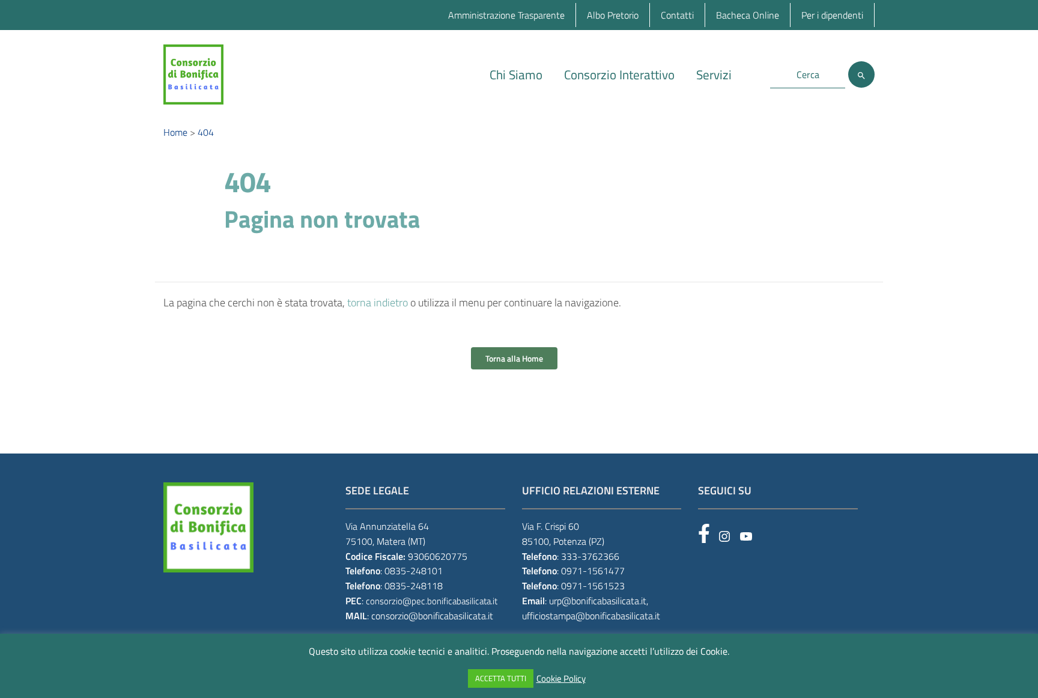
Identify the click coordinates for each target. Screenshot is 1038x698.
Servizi (714, 74)
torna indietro (377, 302)
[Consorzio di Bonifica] (193, 73)
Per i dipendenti (832, 15)
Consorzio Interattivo (619, 74)
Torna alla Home (514, 358)
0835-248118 (413, 585)
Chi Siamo (516, 74)
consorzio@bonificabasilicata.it (432, 615)
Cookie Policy (561, 678)
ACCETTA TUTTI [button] (500, 678)
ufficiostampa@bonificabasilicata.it (591, 615)
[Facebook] (704, 533)
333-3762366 (590, 556)
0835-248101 (413, 570)
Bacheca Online (747, 15)
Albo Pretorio (613, 15)
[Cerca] (861, 74)
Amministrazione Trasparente (506, 15)
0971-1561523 (593, 585)
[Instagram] (724, 536)
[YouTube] (746, 536)
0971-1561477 (593, 570)
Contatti (677, 15)
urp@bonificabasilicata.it (597, 600)
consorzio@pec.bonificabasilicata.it (431, 601)
